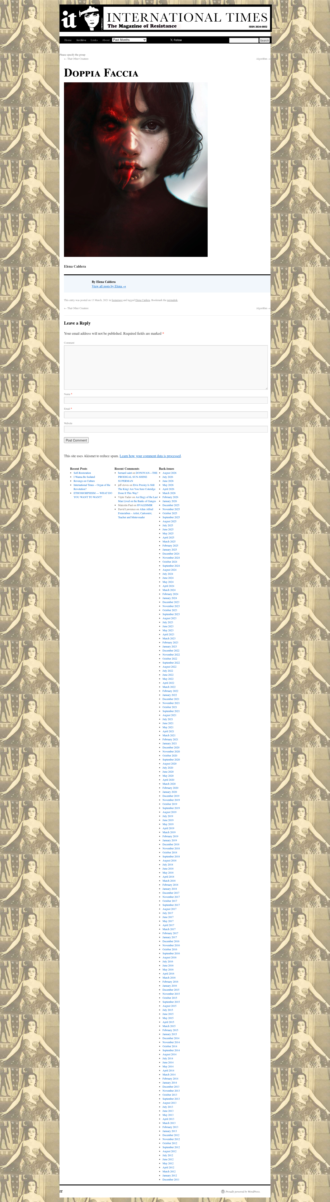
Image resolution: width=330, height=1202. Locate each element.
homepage (117, 300)
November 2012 (171, 1139)
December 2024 (171, 553)
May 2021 (168, 727)
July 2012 (168, 1155)
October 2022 (170, 658)
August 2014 (169, 1054)
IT (61, 1191)
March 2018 (169, 880)
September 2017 (171, 905)
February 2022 (170, 691)
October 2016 (170, 949)
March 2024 (169, 590)
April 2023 (168, 634)
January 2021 (170, 743)
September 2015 (171, 1001)
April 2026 (168, 489)
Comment (69, 342)
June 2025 (168, 529)
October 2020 (170, 755)
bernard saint (125, 472)
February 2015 (170, 1030)
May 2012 (168, 1163)
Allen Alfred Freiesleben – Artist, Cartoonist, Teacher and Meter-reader (135, 513)
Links (94, 40)
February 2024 (170, 594)
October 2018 (170, 852)
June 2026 (168, 481)
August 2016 (169, 957)
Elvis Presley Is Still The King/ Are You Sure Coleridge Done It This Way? (136, 489)
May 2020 (168, 775)
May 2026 (168, 485)
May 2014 (168, 1066)
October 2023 (170, 610)
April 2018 (168, 876)
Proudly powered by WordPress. (243, 1191)
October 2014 (170, 1046)
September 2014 (171, 1050)
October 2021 (170, 707)
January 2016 (170, 985)
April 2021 (168, 731)
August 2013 (169, 1102)
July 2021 (168, 719)
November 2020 (171, 751)
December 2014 (171, 1038)
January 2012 (170, 1175)
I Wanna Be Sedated (84, 477)
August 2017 (169, 909)
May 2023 (168, 630)
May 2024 (168, 582)
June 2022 (168, 674)
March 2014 (169, 1074)
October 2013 (170, 1094)
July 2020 (168, 767)
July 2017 (168, 913)
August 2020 (169, 763)
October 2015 (170, 997)
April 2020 (168, 779)
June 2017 (168, 917)
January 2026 (170, 501)
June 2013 (168, 1110)
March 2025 (169, 541)
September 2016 (171, 953)
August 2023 (169, 618)
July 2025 (168, 525)
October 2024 (170, 561)
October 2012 (170, 1143)
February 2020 (170, 787)
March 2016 (169, 977)
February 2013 (170, 1127)
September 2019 (171, 808)
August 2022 (169, 666)
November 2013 (171, 1090)
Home (68, 40)
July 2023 (168, 622)
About (106, 40)
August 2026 (169, 472)
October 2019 (170, 804)
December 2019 (171, 796)
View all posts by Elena (109, 286)
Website (68, 423)
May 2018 (168, 872)
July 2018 (168, 864)
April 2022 (168, 682)
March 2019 (169, 832)
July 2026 (168, 477)
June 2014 (168, 1062)
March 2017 (169, 929)
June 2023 (168, 626)
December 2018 (171, 844)
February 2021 (170, 739)
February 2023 (170, 642)
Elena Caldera (142, 300)
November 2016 (171, 945)
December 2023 (171, 602)
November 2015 (171, 993)
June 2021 (168, 723)
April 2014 (168, 1070)
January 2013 (170, 1131)
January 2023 (170, 646)
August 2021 (169, 715)
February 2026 (170, 497)
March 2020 (169, 783)
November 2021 (171, 703)
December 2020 (171, 747)
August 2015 (169, 1005)
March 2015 (169, 1026)
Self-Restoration (82, 472)
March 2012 (169, 1171)
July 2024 (168, 573)
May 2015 (168, 1018)
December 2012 (171, 1135)
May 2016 (168, 969)
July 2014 (168, 1058)
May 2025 (168, 533)
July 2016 (168, 961)
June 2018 (168, 868)
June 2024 (168, 577)
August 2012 (169, 1151)
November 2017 (171, 896)
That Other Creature (76, 58)
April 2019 (168, 828)
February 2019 (170, 836)
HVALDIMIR (145, 505)
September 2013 (171, 1098)
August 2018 (169, 860)
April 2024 (168, 586)
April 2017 (168, 925)
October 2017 (170, 901)
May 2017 (168, 921)
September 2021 (171, 711)
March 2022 (169, 686)
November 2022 (171, 654)
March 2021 (169, 735)
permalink (172, 300)
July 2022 (168, 670)
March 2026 (169, 493)
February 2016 (170, 981)
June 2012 (168, 1159)
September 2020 (171, 759)
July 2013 (168, 1106)
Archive (81, 40)
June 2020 (168, 771)
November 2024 (171, 557)
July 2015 (168, 1010)
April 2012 (168, 1167)
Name (68, 394)
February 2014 (170, 1078)
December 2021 (171, 699)
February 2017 (170, 933)
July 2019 (168, 816)
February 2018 (170, 884)
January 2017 (170, 937)
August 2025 (169, 521)
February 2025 (170, 545)
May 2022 (168, 678)
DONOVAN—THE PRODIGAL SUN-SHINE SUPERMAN (137, 477)
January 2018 (170, 888)
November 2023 (171, 606)
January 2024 (170, 598)
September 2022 (171, 662)
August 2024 (169, 569)
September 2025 (171, 517)
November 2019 (171, 800)
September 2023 (171, 614)
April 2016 (168, 973)
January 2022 (170, 695)
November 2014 (171, 1042)
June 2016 (168, 965)
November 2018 (171, 848)
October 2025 (170, 513)
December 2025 (171, 505)
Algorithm (263, 58)
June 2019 (168, 820)
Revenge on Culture (84, 481)
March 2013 (169, 1123)
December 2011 (171, 1179)
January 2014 (170, 1082)
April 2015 (168, 1022)
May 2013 (168, 1115)
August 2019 (169, 812)
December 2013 (171, 1086)
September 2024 (171, 565)
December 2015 (171, 989)
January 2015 (170, 1034)
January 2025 (170, 549)
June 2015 (168, 1014)
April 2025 (168, 537)
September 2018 (171, 856)
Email (68, 408)
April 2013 (168, 1119)
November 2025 (171, 509)
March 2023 (169, 638)
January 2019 (170, 840)
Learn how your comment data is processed (150, 455)
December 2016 (171, 941)
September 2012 (171, 1147)
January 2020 (170, 791)
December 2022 (171, 650)
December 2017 (171, 892)
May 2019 (168, 824)
